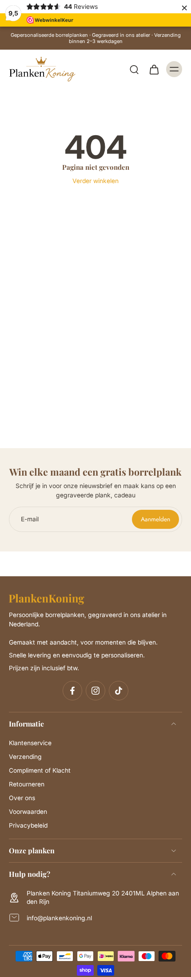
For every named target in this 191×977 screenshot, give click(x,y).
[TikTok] (118, 690)
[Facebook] (72, 690)
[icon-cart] (153, 69)
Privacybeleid (28, 825)
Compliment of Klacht (40, 770)
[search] (134, 69)
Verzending (25, 756)
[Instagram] (95, 690)
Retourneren (26, 784)
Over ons (22, 797)
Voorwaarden (28, 811)
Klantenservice (30, 742)
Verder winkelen (95, 180)
